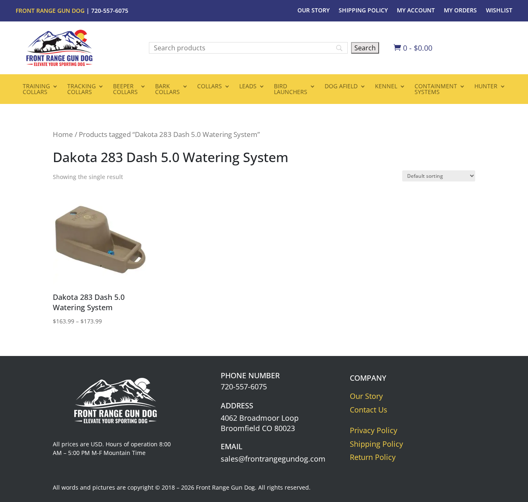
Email (232, 446)
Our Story (313, 10)
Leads (248, 86)
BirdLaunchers (290, 89)
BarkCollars (167, 89)
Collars (209, 86)
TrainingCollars (36, 89)
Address (237, 405)
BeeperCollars (125, 89)
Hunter (485, 86)
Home (63, 134)
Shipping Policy (363, 10)
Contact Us (368, 410)
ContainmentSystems (436, 89)
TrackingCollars (81, 89)
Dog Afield (341, 86)
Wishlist (499, 10)
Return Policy (373, 457)
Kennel (386, 86)
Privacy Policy (373, 430)
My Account (416, 10)
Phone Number (250, 375)
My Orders (460, 10)
